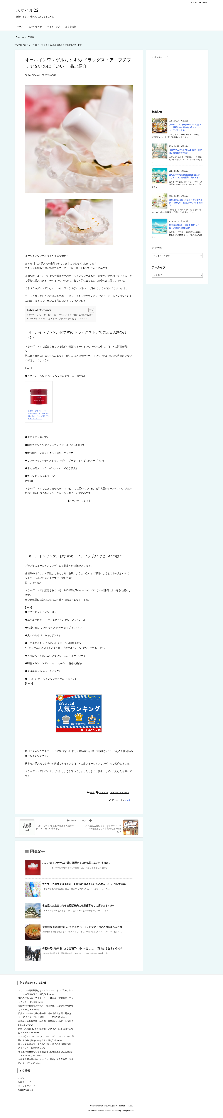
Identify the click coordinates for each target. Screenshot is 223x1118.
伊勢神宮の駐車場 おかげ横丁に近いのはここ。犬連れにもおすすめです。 (83, 948)
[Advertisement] (79, 524)
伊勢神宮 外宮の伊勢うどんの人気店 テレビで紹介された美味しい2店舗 (82, 926)
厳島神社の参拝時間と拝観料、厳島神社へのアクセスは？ (45, 1021)
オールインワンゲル (119, 792)
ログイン (22, 1078)
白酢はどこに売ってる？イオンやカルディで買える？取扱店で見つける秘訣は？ (186, 202)
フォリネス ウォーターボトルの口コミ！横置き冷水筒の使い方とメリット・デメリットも (185, 127)
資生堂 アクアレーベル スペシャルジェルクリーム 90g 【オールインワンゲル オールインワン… (39, 415)
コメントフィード (26, 1086)
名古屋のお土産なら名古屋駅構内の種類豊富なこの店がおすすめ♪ (78, 905)
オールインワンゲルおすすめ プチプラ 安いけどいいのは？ (58, 318)
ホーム (21, 37)
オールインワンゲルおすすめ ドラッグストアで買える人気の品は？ (61, 314)
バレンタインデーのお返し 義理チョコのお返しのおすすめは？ (76, 862)
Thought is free (128, 1110)
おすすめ (103, 792)
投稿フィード (24, 1082)
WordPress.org (25, 1090)
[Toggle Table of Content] (89, 310)
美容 (32, 37)
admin (128, 800)
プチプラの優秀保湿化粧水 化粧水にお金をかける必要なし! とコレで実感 (84, 884)
